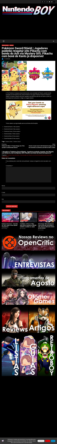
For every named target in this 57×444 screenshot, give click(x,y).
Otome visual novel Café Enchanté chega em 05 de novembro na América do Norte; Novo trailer (42, 145)
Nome (3, 185)
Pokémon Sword (16, 141)
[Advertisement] (28, 27)
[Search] (53, 41)
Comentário (9, 166)
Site (3, 199)
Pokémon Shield (8, 141)
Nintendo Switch (5, 45)
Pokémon (11, 45)
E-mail (3, 192)
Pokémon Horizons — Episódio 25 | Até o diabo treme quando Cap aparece (10, 217)
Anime (4, 220)
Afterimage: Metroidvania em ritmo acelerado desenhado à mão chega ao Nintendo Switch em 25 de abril (46, 217)
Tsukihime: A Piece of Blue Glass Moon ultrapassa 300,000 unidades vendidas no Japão (28, 217)
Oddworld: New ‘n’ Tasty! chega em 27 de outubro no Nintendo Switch (13, 145)
